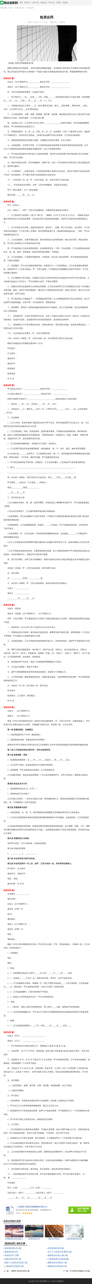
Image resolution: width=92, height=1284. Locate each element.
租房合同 (30, 8)
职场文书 (27, 2)
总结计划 (35, 2)
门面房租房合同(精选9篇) (58, 1259)
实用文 (58, 2)
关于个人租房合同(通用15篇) (60, 1252)
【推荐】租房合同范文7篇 (20, 1271)
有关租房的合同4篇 (56, 1248)
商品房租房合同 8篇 (13, 1248)
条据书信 (43, 2)
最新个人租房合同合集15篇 (16, 1263)
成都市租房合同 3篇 (13, 1259)
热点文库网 (43, 1281)
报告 (21, 2)
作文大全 (51, 2)
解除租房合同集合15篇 (57, 1263)
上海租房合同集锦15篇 (14, 1266)
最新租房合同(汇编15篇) (58, 1255)
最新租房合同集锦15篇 (57, 1266)
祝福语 (65, 2)
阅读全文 (53, 22)
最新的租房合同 (11, 1252)
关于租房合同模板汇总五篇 (80, 1271)
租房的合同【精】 (12, 1255)
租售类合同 (19, 8)
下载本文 (62, 22)
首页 (10, 8)
